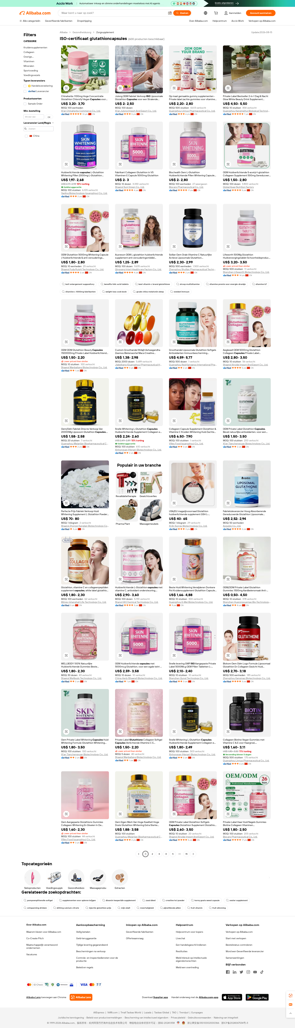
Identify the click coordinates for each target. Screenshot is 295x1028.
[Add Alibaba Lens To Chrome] (81, 997)
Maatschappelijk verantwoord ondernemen (42, 946)
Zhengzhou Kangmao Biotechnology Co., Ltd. (246, 678)
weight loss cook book (116, 292)
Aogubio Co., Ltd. (232, 526)
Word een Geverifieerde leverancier (245, 951)
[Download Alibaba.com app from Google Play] (257, 997)
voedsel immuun (181, 292)
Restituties (181, 951)
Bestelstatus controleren (239, 944)
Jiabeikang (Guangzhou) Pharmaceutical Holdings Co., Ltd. (139, 364)
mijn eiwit (125, 908)
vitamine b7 (261, 284)
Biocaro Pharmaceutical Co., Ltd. (186, 187)
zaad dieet (151, 900)
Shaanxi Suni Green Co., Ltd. (129, 187)
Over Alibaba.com (36, 924)
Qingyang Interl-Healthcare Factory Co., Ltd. (138, 269)
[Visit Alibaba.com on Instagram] (248, 972)
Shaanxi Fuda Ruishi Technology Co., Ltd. (82, 269)
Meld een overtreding (187, 967)
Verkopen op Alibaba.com (239, 931)
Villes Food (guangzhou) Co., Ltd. (186, 443)
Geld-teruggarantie (86, 938)
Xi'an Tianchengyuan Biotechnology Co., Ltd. (246, 443)
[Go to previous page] (139, 854)
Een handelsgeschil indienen (191, 944)
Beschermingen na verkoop (91, 951)
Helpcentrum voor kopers (189, 931)
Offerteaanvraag (134, 938)
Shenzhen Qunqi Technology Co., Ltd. (188, 678)
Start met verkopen (236, 938)
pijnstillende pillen (172, 908)
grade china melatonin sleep (150, 292)
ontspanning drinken (37, 908)
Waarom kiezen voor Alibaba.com (43, 931)
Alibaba (63, 32)
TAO (174, 1012)
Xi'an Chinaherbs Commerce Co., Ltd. (81, 110)
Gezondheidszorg (82, 32)
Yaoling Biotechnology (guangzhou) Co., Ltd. (84, 193)
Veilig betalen (83, 931)
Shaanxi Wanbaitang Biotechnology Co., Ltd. (84, 367)
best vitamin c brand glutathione (154, 284)
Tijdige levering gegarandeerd (92, 944)
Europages (197, 1012)
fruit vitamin (196, 908)
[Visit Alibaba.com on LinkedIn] (235, 972)
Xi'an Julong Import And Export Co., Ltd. (136, 110)
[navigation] (39, 443)
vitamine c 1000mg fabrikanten (80, 292)
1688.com (112, 1012)
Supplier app (160, 997)
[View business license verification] (178, 1023)
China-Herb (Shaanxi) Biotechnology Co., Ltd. (138, 678)
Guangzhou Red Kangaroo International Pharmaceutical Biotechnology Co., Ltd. (193, 364)
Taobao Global (161, 1012)
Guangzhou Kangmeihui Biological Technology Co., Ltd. (247, 110)
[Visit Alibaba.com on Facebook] (228, 972)
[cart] (216, 13)
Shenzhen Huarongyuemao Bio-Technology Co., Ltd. (247, 602)
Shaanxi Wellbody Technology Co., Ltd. (81, 678)
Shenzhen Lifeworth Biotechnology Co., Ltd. (246, 272)
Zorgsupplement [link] (105, 32)
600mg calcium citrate (68, 908)
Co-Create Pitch (35, 938)
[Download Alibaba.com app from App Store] (232, 997)
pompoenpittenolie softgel (40, 900)
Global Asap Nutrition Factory (238, 187)
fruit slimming (219, 908)
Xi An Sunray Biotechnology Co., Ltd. (188, 526)
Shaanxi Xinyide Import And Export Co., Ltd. (245, 364)
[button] (170, 13)
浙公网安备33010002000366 (203, 1023)
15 (186, 854)
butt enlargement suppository (79, 284)
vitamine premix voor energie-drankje (227, 284)
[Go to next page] (193, 854)
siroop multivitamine (190, 284)
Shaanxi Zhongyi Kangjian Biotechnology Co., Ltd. (85, 526)
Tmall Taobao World (131, 1012)
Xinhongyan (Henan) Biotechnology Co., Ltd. (138, 449)
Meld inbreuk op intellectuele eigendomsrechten (191, 959)
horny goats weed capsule (207, 900)
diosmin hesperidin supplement (121, 900)
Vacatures (31, 954)
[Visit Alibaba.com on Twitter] (241, 972)
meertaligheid (147, 908)
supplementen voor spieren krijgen (79, 900)
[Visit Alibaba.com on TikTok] (262, 972)
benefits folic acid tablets (116, 284)
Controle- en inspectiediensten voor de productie (97, 959)
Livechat (180, 938)
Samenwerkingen (235, 957)
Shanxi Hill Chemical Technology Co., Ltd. (136, 602)
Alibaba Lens (33, 997)
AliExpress (98, 1012)
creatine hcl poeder (175, 900)
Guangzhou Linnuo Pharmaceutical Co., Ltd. (192, 110)
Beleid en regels (84, 967)
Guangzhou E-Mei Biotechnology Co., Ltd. (191, 602)
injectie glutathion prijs (100, 908)
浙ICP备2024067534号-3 (234, 1023)
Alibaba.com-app (208, 997)
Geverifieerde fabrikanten (139, 931)
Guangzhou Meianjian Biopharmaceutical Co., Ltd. (85, 443)
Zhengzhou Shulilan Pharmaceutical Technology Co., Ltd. (193, 269)
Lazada (147, 1012)
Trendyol (183, 1012)
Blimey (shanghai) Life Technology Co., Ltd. (83, 602)
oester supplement (238, 900)
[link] (290, 995)
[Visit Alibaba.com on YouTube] (255, 972)
